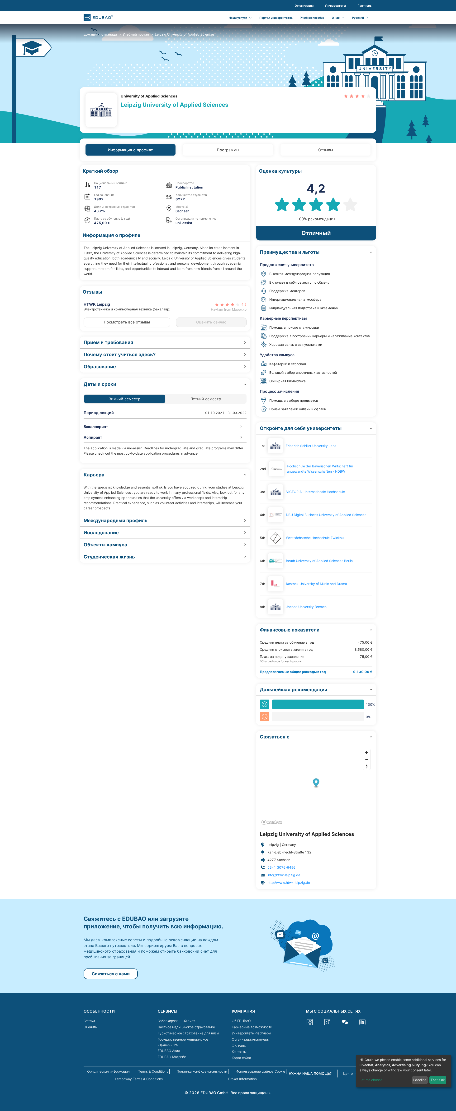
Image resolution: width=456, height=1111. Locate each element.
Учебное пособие (312, 17)
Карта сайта (241, 1058)
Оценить (90, 1027)
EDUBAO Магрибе (172, 1057)
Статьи (89, 1021)
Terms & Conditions (153, 1071)
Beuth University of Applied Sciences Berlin (319, 561)
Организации (304, 5)
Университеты (335, 5)
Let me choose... (372, 1080)
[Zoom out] (366, 759)
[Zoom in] (366, 752)
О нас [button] (336, 17)
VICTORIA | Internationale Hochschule (315, 492)
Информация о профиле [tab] (130, 150)
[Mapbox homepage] (271, 822)
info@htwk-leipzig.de (283, 875)
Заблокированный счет (176, 1021)
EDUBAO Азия (169, 1051)
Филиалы (239, 1045)
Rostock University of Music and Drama (316, 584)
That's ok (438, 1080)
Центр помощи (354, 1073)
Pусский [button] (358, 17)
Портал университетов (276, 17)
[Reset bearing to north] (366, 766)
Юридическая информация (108, 1071)
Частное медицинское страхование (186, 1027)
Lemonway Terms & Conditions (139, 1079)
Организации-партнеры (250, 1039)
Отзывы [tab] (325, 150)
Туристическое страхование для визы (188, 1033)
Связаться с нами (111, 973)
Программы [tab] (228, 150)
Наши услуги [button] (238, 17)
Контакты (239, 1052)
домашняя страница (100, 34)
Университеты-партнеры (251, 1033)
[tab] (165, 343)
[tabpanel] (228, 527)
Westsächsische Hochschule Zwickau (315, 538)
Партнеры (364, 5)
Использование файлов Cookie (260, 1071)
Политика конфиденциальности (202, 1071)
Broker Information (242, 1079)
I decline (419, 1080)
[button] (165, 171)
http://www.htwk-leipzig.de (288, 883)
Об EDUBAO (241, 1021)
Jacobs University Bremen (306, 607)
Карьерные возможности (252, 1027)
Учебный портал (136, 34)
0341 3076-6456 (281, 867)
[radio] (346, 96)
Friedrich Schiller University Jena (311, 446)
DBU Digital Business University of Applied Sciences (326, 515)
